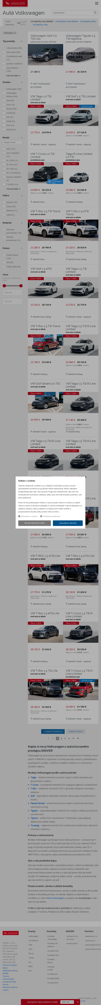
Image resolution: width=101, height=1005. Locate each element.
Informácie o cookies (29, 516)
